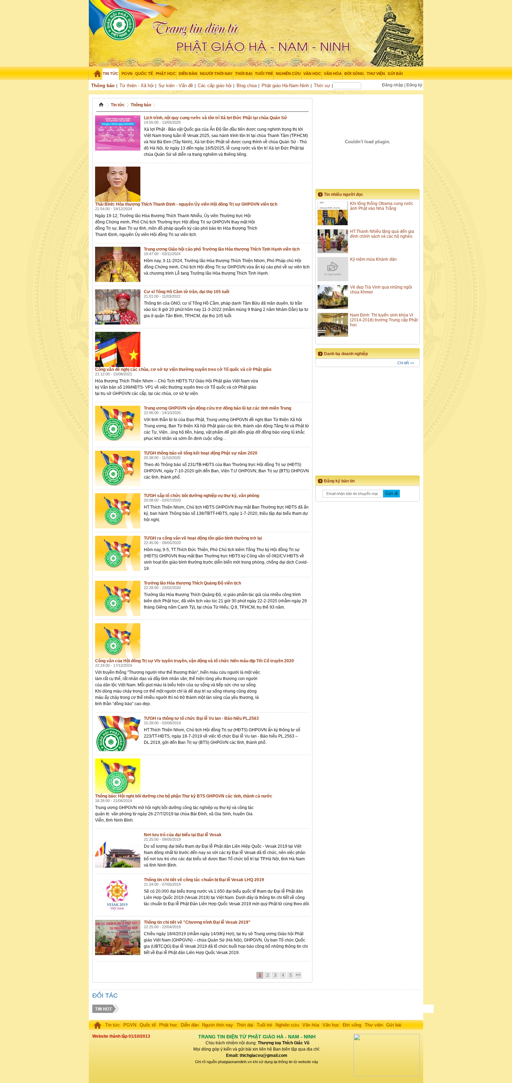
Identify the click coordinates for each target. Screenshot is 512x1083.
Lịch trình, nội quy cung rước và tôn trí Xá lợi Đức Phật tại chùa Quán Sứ (215, 117)
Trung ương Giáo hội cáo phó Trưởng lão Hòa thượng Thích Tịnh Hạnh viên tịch (222, 249)
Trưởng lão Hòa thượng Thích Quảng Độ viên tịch (192, 583)
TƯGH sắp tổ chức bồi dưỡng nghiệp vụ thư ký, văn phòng (201, 495)
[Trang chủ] (95, 74)
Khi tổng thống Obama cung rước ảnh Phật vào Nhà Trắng (381, 206)
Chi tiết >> (405, 363)
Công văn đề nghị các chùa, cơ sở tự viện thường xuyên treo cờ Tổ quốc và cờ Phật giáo (183, 369)
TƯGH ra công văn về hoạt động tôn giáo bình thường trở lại (203, 538)
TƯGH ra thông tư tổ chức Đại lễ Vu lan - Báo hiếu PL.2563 (201, 718)
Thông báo (103, 85)
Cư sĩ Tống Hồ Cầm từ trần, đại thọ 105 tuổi (186, 291)
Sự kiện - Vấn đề (175, 85)
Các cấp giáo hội (215, 85)
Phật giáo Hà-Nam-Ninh (285, 85)
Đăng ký (414, 85)
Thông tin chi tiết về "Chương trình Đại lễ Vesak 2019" (197, 922)
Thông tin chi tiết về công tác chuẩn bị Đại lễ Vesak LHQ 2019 (204, 879)
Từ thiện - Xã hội (136, 85)
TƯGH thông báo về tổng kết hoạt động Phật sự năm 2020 (200, 453)
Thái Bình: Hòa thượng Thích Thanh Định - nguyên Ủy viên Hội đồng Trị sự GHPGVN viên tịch (186, 204)
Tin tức (118, 104)
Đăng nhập (392, 85)
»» (298, 974)
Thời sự (322, 85)
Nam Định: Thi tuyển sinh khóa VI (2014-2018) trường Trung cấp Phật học (384, 320)
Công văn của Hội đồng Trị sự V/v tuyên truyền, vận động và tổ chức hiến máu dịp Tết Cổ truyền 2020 (194, 660)
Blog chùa (246, 85)
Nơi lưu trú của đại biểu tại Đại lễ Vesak (183, 834)
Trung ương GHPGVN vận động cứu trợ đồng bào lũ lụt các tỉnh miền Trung (217, 408)
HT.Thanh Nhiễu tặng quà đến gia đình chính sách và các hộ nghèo (382, 234)
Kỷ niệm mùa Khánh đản (373, 259)
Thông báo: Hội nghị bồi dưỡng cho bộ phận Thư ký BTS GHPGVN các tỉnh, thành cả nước (183, 796)
